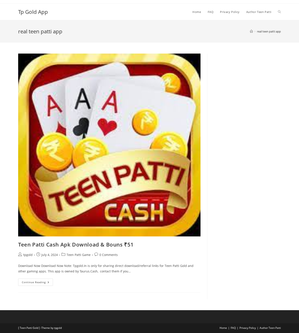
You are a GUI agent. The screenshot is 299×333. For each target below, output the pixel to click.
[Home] (251, 31)
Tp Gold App (33, 11)
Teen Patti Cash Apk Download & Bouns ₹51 (76, 244)
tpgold (28, 255)
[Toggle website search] (279, 12)
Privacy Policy (247, 328)
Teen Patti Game (79, 255)
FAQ (233, 328)
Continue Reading (37, 281)
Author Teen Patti (270, 328)
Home (223, 328)
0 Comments (108, 255)
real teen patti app (269, 31)
